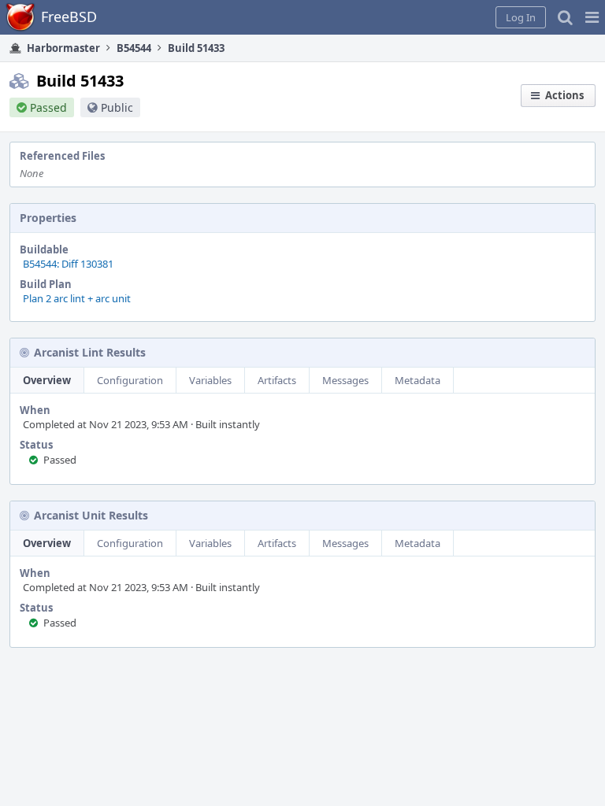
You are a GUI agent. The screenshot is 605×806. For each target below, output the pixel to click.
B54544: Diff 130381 (68, 264)
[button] (592, 17)
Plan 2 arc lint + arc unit (77, 298)
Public (117, 107)
